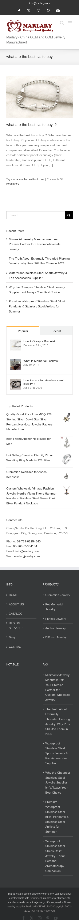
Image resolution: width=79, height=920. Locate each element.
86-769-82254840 (29, 541)
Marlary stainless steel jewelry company (31, 893)
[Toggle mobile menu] (70, 23)
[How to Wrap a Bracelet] (15, 342)
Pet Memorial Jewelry (54, 607)
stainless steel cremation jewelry (26, 902)
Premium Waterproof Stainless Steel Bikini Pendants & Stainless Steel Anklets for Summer (37, 306)
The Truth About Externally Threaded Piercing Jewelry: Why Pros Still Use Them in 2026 (57, 721)
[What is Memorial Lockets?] (15, 361)
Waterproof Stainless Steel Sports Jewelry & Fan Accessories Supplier (56, 753)
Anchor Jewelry (55, 628)
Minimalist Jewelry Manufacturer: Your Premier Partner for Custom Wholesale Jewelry (34, 244)
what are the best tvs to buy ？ (32, 125)
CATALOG (16, 613)
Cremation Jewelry (57, 595)
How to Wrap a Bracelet (39, 341)
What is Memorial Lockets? (41, 360)
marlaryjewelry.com (27, 556)
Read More (12, 183)
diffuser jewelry (54, 902)
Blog (12, 637)
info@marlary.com (39, 3)
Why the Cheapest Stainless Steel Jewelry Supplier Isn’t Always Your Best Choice (57, 782)
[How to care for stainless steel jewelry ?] (15, 381)
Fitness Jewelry (55, 618)
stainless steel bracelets (56, 898)
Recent (56, 331)
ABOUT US (16, 604)
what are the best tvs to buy (28, 179)
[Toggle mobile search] (62, 23)
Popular (23, 331)
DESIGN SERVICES (16, 625)
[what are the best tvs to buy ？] (39, 97)
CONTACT (16, 646)
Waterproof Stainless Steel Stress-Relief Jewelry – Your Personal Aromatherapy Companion (55, 856)
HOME (13, 595)
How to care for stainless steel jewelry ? (43, 382)
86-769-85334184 (25, 546)
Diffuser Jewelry (56, 637)
